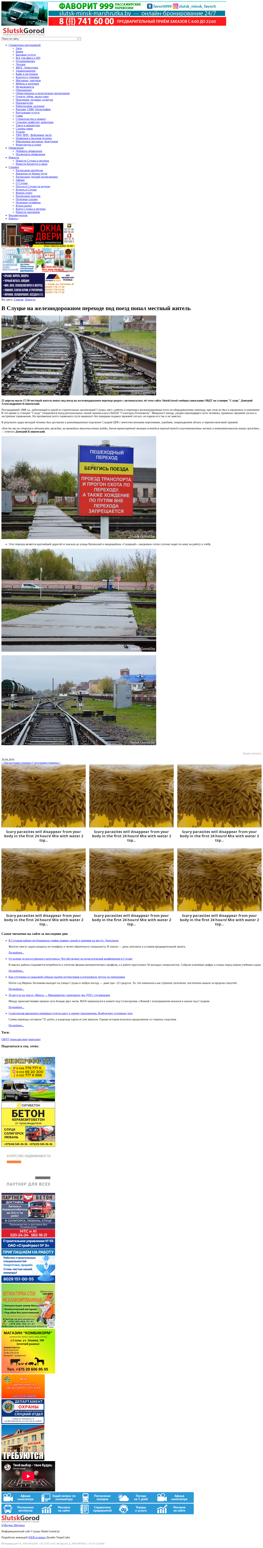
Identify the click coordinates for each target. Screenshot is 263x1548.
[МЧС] (23, 1397)
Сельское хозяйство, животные (34, 122)
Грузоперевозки (25, 61)
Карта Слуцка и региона (31, 208)
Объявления (16, 147)
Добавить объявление (29, 151)
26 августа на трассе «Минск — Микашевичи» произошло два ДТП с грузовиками (59, 995)
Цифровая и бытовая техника (34, 138)
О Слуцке (22, 183)
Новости (14, 157)
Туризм (20, 131)
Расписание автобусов (29, 170)
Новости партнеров (28, 212)
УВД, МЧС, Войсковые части (34, 135)
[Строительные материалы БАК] (38, 296)
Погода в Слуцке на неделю (33, 186)
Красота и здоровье (27, 77)
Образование (24, 90)
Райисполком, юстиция (30, 106)
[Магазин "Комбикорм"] (28, 1372)
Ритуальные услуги (28, 112)
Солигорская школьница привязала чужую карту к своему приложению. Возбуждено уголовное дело (71, 1013)
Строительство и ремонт (31, 118)
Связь (19, 115)
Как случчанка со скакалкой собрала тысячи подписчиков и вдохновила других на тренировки (67, 976)
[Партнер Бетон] (28, 1236)
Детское (20, 64)
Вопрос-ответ (24, 192)
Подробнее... (16, 952)
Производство (24, 102)
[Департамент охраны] (22, 1423)
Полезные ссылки (27, 199)
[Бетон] (28, 1145)
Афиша (20, 179)
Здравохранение (26, 70)
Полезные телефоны (28, 202)
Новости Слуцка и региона (32, 160)
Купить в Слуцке (26, 189)
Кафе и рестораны (27, 73)
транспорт (34, 1039)
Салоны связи (24, 128)
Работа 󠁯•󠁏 (14, 218)
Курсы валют (24, 205)
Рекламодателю (18, 215)
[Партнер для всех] (28, 1191)
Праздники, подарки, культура (34, 99)
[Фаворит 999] (113, 24)
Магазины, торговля (28, 80)
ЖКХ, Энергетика (27, 67)
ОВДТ (5, 1039)
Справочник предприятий (25, 45)
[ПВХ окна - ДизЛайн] (38, 271)
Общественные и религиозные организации (43, 93)
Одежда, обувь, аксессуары (32, 96)
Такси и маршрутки (28, 125)
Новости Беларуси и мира (31, 163)
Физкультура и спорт (28, 144)
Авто (19, 48)
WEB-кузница (37, 1537)
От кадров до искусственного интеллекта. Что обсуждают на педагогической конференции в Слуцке (70, 958)
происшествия (18, 1039)
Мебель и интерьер (27, 83)
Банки (19, 51)
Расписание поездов (28, 196)
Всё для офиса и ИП (28, 57)
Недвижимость (25, 86)
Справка (14, 167)
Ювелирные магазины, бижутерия (37, 141)
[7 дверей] (38, 246)
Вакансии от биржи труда (31, 173)
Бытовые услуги (26, 54)
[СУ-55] (28, 1281)
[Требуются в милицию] (22, 1459)
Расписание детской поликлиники (37, 176)
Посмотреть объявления (30, 154)
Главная (18, 299)
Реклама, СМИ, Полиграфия (33, 109)
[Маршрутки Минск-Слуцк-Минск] (28, 1100)
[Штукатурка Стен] (28, 1327)
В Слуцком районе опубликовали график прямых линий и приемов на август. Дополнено (64, 940)
